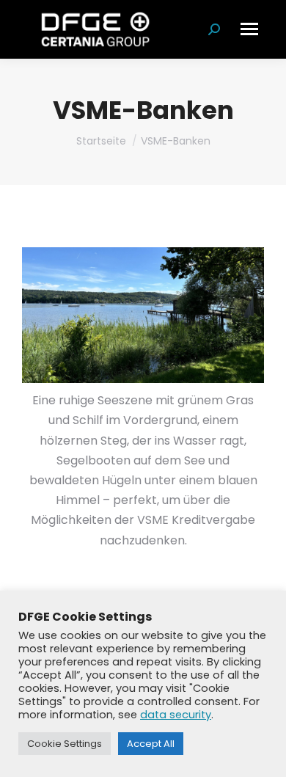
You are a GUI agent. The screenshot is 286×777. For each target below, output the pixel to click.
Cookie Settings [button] (64, 744)
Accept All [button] (151, 744)
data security (175, 714)
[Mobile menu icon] (249, 29)
